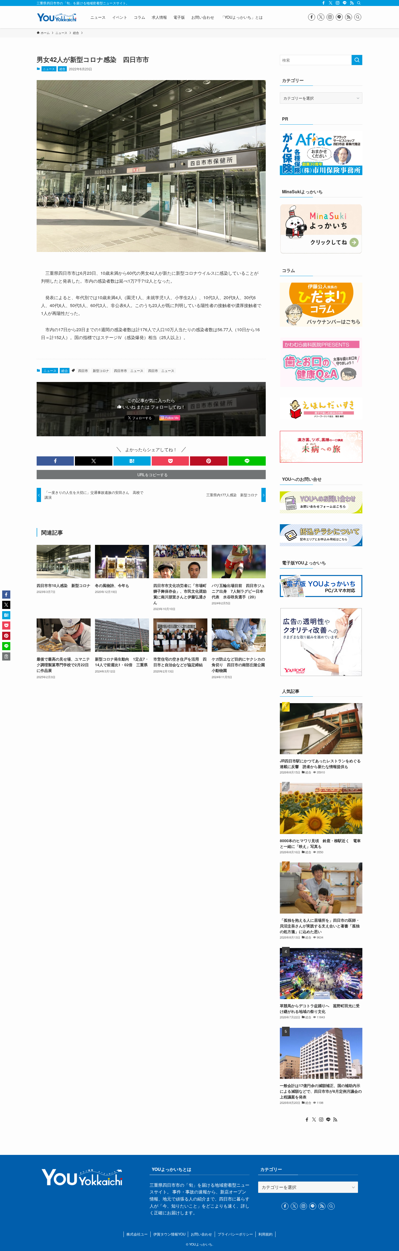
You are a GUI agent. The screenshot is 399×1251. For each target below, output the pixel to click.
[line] (344, 3)
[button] (55, 461)
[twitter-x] (330, 3)
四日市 (83, 370)
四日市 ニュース (161, 370)
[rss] (351, 3)
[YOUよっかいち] (56, 17)
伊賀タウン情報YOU (169, 1234)
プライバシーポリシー (235, 1234)
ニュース (49, 69)
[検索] (358, 3)
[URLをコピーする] (6, 656)
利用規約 (265, 1234)
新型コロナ (101, 370)
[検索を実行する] (357, 60)
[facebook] (323, 3)
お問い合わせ (201, 1234)
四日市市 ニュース (128, 370)
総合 (62, 69)
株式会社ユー (137, 1234)
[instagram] (337, 3)
